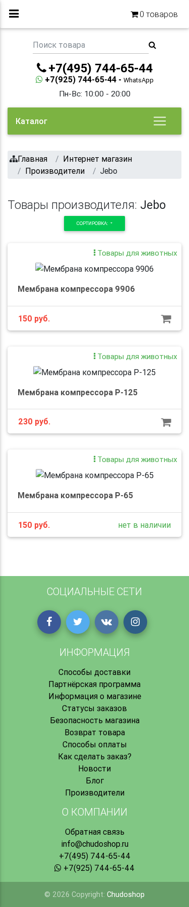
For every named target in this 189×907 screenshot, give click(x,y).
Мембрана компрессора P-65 (75, 495)
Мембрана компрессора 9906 (76, 289)
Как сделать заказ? (95, 756)
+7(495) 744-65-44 (95, 856)
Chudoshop (126, 894)
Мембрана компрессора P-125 (78, 392)
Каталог (31, 121)
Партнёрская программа (94, 684)
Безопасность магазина (95, 720)
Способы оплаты (94, 744)
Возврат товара (95, 732)
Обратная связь (94, 832)
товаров (159, 14)
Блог (95, 780)
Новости (94, 768)
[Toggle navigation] (159, 121)
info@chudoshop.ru (95, 844)
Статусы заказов (94, 708)
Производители (94, 792)
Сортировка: (93, 223)
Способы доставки (94, 672)
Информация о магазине (94, 696)
